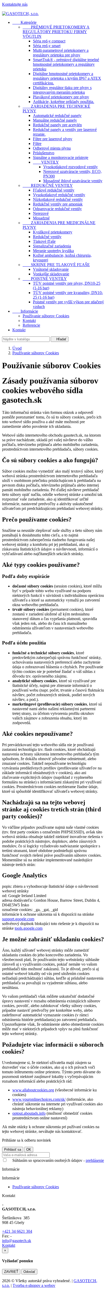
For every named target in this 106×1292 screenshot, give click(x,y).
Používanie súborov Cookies (46, 316)
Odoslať (29, 1272)
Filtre (37, 143)
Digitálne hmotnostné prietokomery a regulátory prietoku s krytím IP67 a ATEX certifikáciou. (67, 78)
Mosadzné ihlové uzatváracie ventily (72, 181)
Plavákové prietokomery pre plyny (61, 97)
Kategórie (24, 22)
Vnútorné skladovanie (51, 269)
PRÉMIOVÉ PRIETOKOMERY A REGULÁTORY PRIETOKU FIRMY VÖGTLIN (56, 32)
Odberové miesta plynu (52, 148)
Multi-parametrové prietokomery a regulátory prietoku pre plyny (61, 52)
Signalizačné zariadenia (52, 246)
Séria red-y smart (46, 45)
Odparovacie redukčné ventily (57, 209)
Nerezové (41, 213)
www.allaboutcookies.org (33, 1090)
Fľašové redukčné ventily (53, 190)
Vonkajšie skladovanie (51, 274)
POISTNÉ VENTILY (45, 278)
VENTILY (46, 162)
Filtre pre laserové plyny (52, 139)
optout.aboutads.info (29, 1113)
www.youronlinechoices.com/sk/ (39, 1099)
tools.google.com (28, 928)
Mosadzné (41, 218)
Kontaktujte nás (15, 4)
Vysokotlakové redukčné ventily (59, 195)
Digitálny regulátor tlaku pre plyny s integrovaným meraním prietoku (62, 89)
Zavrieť (11, 1272)
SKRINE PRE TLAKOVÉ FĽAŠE (56, 264)
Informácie (25, 311)
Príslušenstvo (43, 153)
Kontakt (29, 320)
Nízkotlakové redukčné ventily (58, 199)
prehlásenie (95, 1160)
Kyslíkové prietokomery (52, 232)
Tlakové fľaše (44, 241)
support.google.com (18, 919)
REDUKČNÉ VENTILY (48, 185)
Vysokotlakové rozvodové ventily (70, 167)
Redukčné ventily (47, 236)
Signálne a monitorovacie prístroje (60, 157)
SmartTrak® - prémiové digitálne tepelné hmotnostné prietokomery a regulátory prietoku (66, 64)
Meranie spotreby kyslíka (53, 250)
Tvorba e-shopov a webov (34, 1285)
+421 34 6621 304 (17, 1231)
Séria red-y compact (49, 41)
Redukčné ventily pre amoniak (58, 204)
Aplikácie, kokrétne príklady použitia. (63, 101)
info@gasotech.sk (16, 1240)
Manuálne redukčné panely (55, 120)
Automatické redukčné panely (57, 115)
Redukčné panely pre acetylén (57, 125)
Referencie (31, 325)
